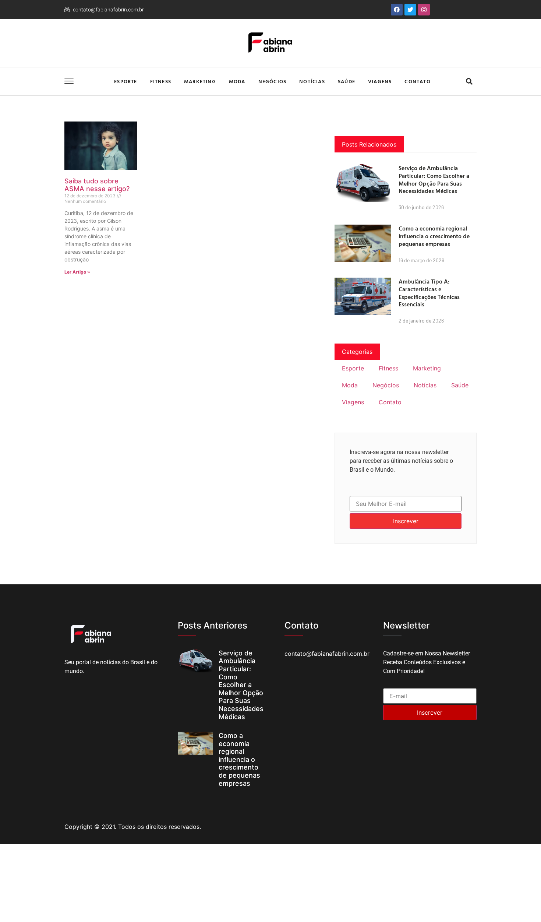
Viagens (380, 81)
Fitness (160, 81)
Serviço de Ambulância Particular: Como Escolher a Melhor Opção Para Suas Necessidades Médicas (434, 179)
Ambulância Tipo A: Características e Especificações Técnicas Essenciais (429, 293)
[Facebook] (397, 9)
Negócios (272, 81)
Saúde (346, 81)
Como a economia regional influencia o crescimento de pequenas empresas (434, 236)
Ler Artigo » (77, 272)
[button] (469, 81)
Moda (237, 81)
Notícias (312, 81)
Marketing (200, 81)
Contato (417, 81)
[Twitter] (410, 9)
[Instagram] (424, 9)
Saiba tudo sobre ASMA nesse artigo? (97, 185)
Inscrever (405, 521)
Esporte (125, 81)
